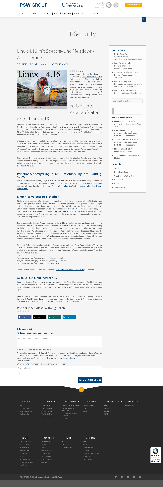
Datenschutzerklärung (66, 358)
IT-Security (45, 13)
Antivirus (78, 13)
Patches (62, 299)
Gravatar (26, 364)
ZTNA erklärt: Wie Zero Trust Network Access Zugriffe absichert (126, 75)
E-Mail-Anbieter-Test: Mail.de (124, 150)
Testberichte (93, 13)
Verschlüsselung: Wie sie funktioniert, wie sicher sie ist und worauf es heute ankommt (128, 84)
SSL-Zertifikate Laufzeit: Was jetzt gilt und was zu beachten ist (128, 91)
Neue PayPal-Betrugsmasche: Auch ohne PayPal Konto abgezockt (125, 133)
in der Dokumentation (75, 208)
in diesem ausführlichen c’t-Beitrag (70, 269)
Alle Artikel (22, 13)
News (33, 13)
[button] (24, 317)
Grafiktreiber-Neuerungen (38, 299)
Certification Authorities (124, 176)
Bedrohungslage (62, 13)
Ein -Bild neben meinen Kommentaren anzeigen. (43, 364)
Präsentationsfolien (60, 186)
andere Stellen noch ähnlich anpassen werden (49, 211)
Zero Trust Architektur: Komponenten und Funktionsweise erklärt (123, 66)
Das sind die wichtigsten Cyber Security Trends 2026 (128, 124)
